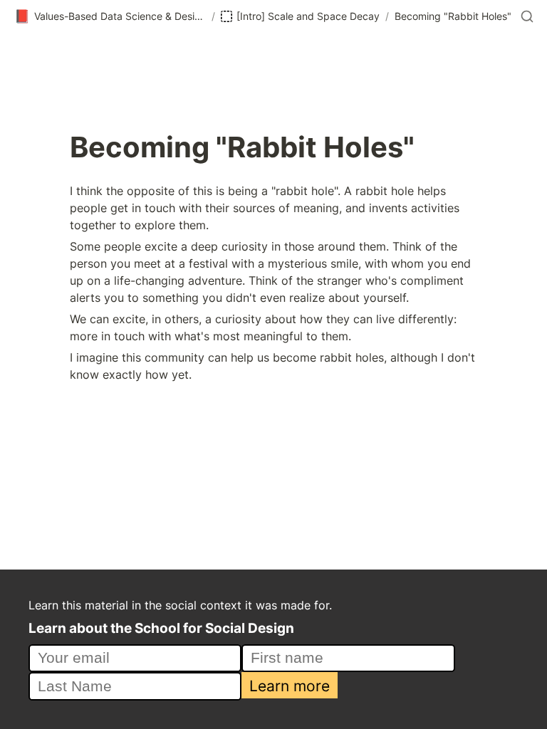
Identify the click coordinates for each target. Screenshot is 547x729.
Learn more (289, 685)
